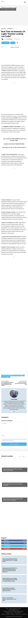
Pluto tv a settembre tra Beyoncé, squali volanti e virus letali (9, 599)
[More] (17, 43)
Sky (8, 377)
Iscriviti (24, 548)
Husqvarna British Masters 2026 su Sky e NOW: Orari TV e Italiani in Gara (9, 560)
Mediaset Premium (17, 612)
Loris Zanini (14, 399)
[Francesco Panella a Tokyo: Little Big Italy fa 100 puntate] (14, 464)
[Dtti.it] (8, 2)
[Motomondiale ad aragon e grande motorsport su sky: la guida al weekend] (22, 589)
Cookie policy (24, 614)
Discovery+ (5, 466)
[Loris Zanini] (3, 39)
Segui (25, 543)
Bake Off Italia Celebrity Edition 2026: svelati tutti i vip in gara (13, 499)
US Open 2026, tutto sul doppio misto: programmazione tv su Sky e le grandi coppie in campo (9, 579)
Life (23, 375)
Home (2, 9)
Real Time (12, 9)
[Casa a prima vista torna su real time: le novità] (14, 479)
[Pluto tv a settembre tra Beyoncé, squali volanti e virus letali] (22, 598)
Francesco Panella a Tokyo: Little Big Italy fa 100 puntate (12, 469)
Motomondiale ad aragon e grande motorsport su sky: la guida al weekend (8, 589)
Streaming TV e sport (9, 612)
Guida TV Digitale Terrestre (13, 610)
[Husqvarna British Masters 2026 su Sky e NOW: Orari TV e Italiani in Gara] (22, 560)
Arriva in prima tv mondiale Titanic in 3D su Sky (21, 383)
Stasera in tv (10, 28)
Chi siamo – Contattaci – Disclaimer (7, 614)
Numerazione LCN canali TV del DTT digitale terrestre (13, 611)
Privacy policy (17, 614)
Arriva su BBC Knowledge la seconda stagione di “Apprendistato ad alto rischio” (7, 384)
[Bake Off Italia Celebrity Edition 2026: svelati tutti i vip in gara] (14, 494)
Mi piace (24, 540)
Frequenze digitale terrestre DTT (15, 608)
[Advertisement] (14, 97)
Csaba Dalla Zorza (6, 375)
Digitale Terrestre (16, 375)
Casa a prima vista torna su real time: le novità (12, 484)
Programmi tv (7, 9)
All (20, 456)
